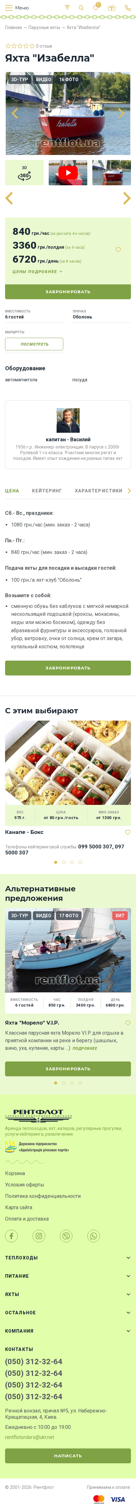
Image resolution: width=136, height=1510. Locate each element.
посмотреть (34, 344)
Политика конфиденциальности (43, 1196)
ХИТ (120, 915)
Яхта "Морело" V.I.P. (32, 1023)
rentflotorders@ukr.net (29, 1437)
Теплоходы (21, 1257)
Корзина (15, 1173)
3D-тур (19, 79)
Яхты (12, 1294)
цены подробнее (35, 271)
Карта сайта (18, 1207)
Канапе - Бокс (24, 832)
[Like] (118, 250)
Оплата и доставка (27, 1219)
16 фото (68, 79)
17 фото (68, 915)
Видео (43, 79)
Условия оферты (24, 1185)
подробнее (85, 1048)
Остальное (20, 1312)
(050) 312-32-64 (33, 1361)
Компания (19, 1331)
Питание (17, 1276)
